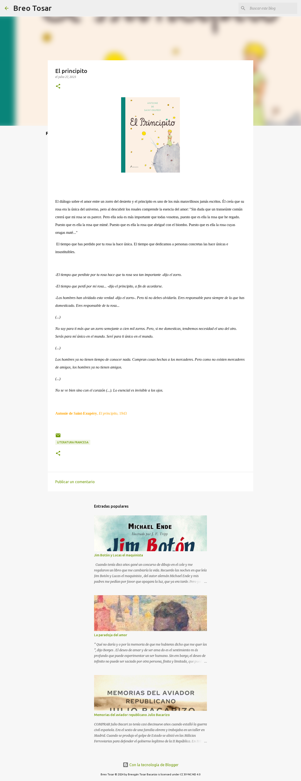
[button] (58, 86)
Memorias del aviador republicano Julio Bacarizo (132, 715)
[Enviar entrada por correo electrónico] (58, 437)
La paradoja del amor (110, 635)
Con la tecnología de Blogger (153, 765)
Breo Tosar (32, 8)
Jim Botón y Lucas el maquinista (118, 555)
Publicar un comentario (75, 482)
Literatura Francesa (72, 442)
